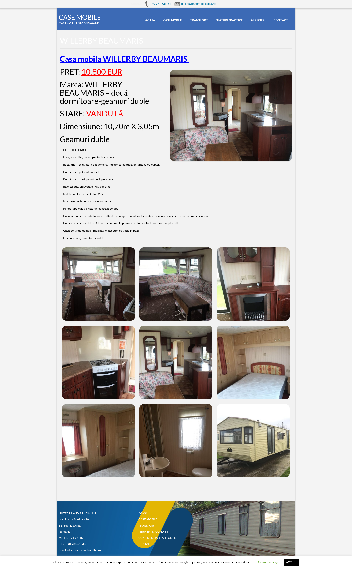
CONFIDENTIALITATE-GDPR (157, 537)
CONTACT (145, 544)
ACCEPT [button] (291, 562)
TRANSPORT (147, 525)
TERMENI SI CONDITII (153, 531)
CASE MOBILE (80, 17)
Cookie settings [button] (268, 562)
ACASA (143, 513)
